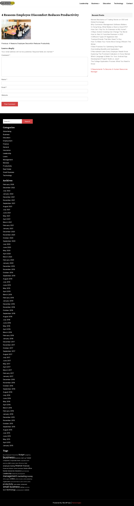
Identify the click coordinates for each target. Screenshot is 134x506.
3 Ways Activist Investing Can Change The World (109, 32)
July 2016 (6, 395)
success (27, 487)
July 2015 (6, 433)
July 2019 (6, 282)
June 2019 (7, 285)
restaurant (24, 484)
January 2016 (8, 414)
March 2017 (7, 370)
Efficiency (21, 463)
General (6, 147)
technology (11, 490)
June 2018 (7, 323)
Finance (6, 144)
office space (6, 479)
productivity (8, 484)
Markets (6, 163)
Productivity (7, 166)
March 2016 (7, 408)
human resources (9, 471)
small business (11, 486)
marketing (22, 476)
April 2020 (7, 254)
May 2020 (6, 250)
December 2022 (9, 188)
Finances (26, 466)
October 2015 (8, 424)
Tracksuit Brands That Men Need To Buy (106, 39)
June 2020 (7, 247)
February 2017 (8, 373)
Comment (5, 55)
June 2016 (7, 398)
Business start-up (20, 458)
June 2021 (7, 213)
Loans (5, 156)
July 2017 (6, 357)
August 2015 (7, 430)
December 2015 (9, 417)
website (26, 490)
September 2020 (9, 241)
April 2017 (6, 367)
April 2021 (6, 219)
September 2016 (9, 389)
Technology (118, 3)
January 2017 (8, 376)
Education (107, 3)
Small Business (8, 172)
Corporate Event (15, 460)
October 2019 (8, 272)
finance (18, 466)
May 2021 (6, 216)
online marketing (27, 479)
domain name (14, 463)
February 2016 (8, 411)
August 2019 (7, 279)
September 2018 (9, 313)
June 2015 (7, 436)
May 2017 (6, 364)
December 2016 (9, 379)
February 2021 (8, 225)
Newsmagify (76, 503)
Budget (21, 455)
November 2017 (9, 345)
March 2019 (7, 295)
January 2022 (8, 194)
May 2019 (6, 288)
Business (95, 3)
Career (28, 458)
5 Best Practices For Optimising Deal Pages (107, 47)
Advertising (7, 131)
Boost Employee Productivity (10, 455)
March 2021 (7, 222)
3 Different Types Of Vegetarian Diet (104, 37)
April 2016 (6, 405)
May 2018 (6, 326)
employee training (9, 466)
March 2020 (7, 257)
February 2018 (8, 335)
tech (4, 490)
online (12, 479)
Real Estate (7, 169)
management (10, 476)
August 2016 (7, 392)
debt (9, 463)
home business (18, 468)
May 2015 (6, 439)
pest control (24, 481)
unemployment (20, 490)
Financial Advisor (8, 468)
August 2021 (7, 206)
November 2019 (9, 269)
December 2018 (9, 304)
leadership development (18, 473)
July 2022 (6, 191)
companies (6, 460)
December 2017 (9, 342)
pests (28, 481)
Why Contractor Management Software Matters (109, 24)
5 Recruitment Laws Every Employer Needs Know (109, 51)
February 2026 (8, 184)
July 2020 (6, 244)
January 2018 (8, 339)
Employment (7, 141)
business (9, 457)
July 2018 (6, 320)
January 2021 (8, 228)
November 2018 (9, 307)
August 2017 (7, 354)
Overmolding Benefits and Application (105, 49)
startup (22, 487)
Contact (129, 3)
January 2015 (8, 446)
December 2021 (9, 197)
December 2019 (9, 266)
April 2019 (6, 291)
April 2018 (6, 329)
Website (4, 95)
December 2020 (9, 232)
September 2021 (9, 203)
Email (4, 87)
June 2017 (7, 361)
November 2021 (9, 200)
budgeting (27, 455)
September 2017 (9, 351)
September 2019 (9, 276)
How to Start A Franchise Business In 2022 (107, 34)
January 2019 (8, 301)
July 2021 (6, 210)
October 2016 (8, 386)
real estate (17, 484)
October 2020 (8, 238)
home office (28, 468)
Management (8, 160)
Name (4, 79)
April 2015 (6, 442)
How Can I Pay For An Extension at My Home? (108, 29)
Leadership (84, 3)
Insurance (6, 150)
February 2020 (8, 260)
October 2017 (8, 348)
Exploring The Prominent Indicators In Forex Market (110, 54)
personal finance (15, 481)
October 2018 (8, 310)
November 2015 (9, 420)
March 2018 (7, 332)
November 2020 (9, 235)
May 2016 (6, 401)
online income (19, 479)
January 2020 (8, 263)
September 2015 (9, 427)
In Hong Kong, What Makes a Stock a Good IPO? (109, 27)
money (30, 476)
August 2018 (7, 317)
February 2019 (8, 298)
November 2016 (9, 383)
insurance (18, 471)
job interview (25, 471)
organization (7, 481)
